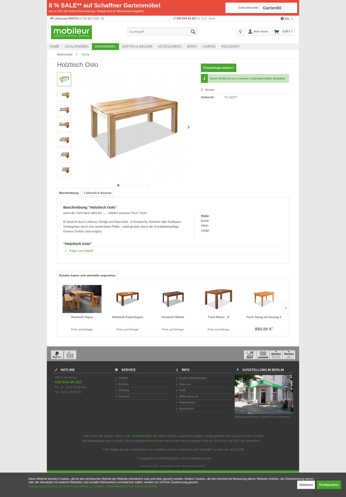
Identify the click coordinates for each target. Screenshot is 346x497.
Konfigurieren (329, 484)
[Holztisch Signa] (82, 299)
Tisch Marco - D (218, 317)
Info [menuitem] (287, 18)
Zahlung (123, 390)
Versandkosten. (142, 436)
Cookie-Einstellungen (192, 378)
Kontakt (123, 384)
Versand (123, 396)
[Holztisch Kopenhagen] (127, 299)
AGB (181, 390)
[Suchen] (193, 32)
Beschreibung (68, 192)
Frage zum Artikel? (81, 250)
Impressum (186, 408)
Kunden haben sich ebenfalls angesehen (87, 275)
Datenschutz (187, 402)
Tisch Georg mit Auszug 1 (264, 317)
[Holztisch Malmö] (173, 299)
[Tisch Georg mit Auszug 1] (264, 299)
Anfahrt (123, 378)
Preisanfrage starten (217, 67)
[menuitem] (162, 32)
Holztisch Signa (82, 317)
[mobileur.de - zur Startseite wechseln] (71, 32)
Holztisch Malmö (173, 317)
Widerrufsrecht (188, 396)
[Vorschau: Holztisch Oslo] (64, 79)
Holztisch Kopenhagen (127, 317)
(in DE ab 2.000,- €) (79, 18)
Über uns (184, 384)
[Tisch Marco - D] (218, 299)
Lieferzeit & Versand (97, 192)
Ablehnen (306, 484)
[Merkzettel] (240, 32)
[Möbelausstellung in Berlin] (264, 394)
